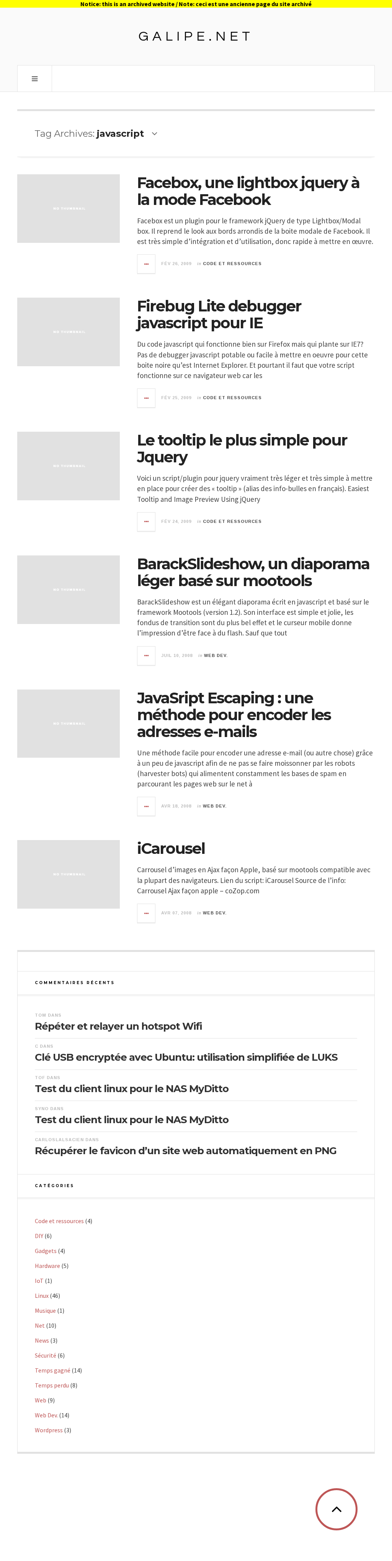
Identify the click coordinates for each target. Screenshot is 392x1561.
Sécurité (45, 1355)
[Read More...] (146, 264)
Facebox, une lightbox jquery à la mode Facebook (248, 191)
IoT (39, 1280)
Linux (42, 1295)
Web (40, 1400)
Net (40, 1325)
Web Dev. (216, 655)
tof (40, 1077)
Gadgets (46, 1251)
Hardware (47, 1265)
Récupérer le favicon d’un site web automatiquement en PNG (185, 1151)
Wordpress (49, 1430)
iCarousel (171, 848)
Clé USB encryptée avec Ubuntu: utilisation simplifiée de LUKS (186, 1057)
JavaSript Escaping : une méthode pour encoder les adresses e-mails (234, 714)
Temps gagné (52, 1370)
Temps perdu (52, 1385)
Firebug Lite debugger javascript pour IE (219, 314)
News (42, 1340)
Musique (45, 1310)
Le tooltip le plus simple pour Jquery (242, 448)
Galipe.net (196, 36)
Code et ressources (232, 263)
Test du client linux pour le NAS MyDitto (132, 1089)
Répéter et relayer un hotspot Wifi (118, 1026)
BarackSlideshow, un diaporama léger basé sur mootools (253, 572)
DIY (39, 1236)
